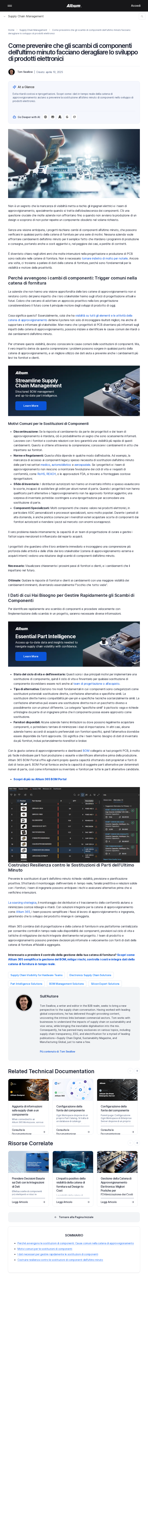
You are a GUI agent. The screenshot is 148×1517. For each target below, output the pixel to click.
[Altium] (74, 5)
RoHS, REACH (46, 474)
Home (11, 30)
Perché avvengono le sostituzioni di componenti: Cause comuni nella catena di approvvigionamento (76, 1243)
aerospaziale (82, 465)
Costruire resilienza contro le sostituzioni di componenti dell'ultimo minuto (60, 1259)
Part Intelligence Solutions (26, 983)
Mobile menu (9, 5)
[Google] (67, 117)
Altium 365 (23, 912)
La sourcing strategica (22, 902)
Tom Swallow (25, 71)
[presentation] (137, 1071)
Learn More (30, 405)
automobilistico (61, 465)
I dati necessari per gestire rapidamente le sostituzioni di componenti (58, 1254)
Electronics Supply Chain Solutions (90, 975)
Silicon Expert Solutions (105, 983)
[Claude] (60, 117)
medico (45, 465)
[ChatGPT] (45, 117)
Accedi (136, 5)
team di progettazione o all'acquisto (96, 683)
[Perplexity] (53, 117)
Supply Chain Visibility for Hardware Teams (36, 975)
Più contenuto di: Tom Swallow (57, 1051)
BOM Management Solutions (66, 983)
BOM (86, 750)
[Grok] (74, 117)
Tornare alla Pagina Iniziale (76, 1217)
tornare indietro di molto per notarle (105, 258)
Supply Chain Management (26, 16)
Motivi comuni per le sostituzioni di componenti (45, 1248)
